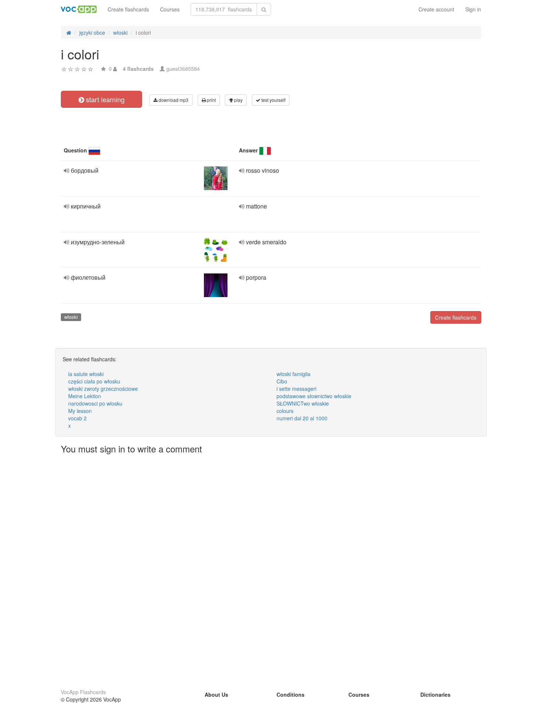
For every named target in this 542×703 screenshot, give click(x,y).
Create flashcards (128, 9)
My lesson (80, 410)
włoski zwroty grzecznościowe (103, 388)
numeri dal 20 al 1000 (302, 418)
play (238, 100)
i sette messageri (296, 388)
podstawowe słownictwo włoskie (314, 396)
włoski (71, 316)
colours (285, 410)
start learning (104, 99)
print (211, 100)
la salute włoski (86, 374)
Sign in (473, 9)
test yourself (272, 100)
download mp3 (172, 100)
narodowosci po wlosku (95, 403)
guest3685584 (183, 68)
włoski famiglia (293, 374)
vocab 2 (77, 418)
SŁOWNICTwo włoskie (303, 403)
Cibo (282, 381)
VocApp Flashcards (83, 692)
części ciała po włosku (94, 381)
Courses (170, 9)
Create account (436, 9)
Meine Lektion (84, 396)
